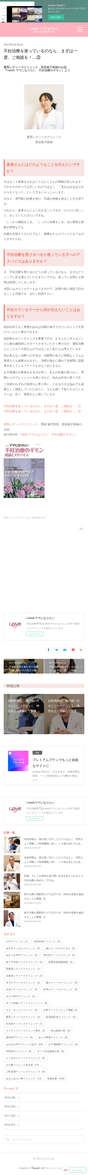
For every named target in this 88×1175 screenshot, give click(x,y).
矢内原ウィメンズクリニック (24, 1023)
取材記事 (56, 1078)
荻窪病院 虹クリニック (61, 1016)
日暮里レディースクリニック (24, 975)
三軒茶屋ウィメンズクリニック (25, 1071)
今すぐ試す (56, 17)
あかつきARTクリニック (22, 955)
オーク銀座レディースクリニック (26, 1003)
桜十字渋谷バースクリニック (24, 961)
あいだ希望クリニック (53, 1037)
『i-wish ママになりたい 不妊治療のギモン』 (47, 434)
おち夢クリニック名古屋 (22, 1064)
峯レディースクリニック (62, 982)
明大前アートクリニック (59, 955)
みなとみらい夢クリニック (24, 1078)
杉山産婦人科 (60, 1030)
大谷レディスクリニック (22, 989)
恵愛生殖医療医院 (60, 961)
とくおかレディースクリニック (25, 1057)
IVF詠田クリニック (19, 1051)
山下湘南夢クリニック (63, 1044)
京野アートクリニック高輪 (60, 1009)
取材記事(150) (38, 517)
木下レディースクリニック (23, 982)
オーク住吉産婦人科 (50, 1051)
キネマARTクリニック (20, 996)
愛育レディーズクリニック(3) (17, 517)
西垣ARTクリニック (19, 1037)
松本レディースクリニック (60, 989)
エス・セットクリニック (22, 1009)
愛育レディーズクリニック (21, 424)
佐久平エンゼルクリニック (23, 948)
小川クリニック (17, 941)
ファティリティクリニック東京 (25, 1030)
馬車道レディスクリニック (23, 968)
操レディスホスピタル (60, 948)
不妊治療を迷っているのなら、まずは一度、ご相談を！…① (42, 406)
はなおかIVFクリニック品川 (24, 1044)
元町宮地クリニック (47, 941)
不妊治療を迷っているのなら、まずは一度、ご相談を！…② (42, 411)
